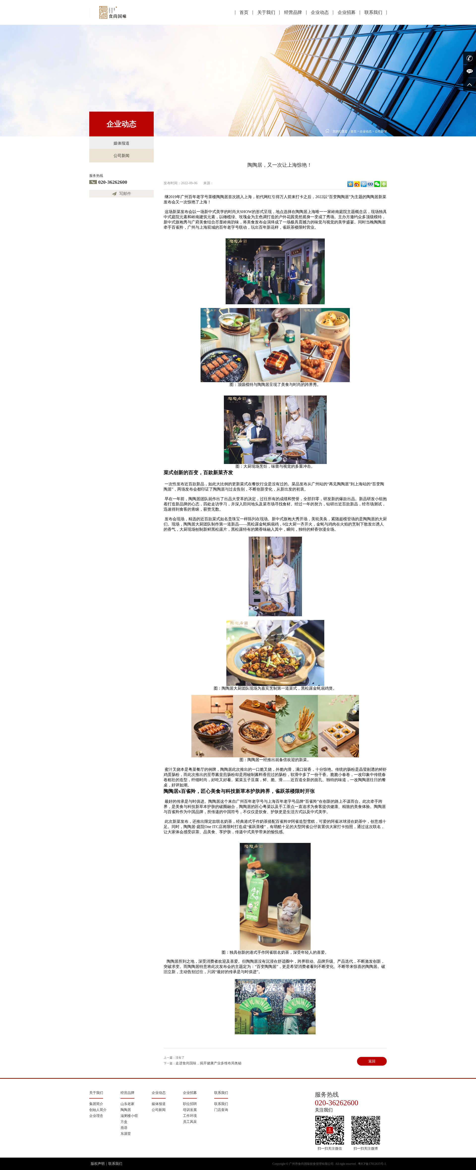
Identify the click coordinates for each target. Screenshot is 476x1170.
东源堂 (125, 1134)
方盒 (123, 1122)
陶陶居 (125, 1110)
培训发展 (190, 1110)
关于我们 (266, 12)
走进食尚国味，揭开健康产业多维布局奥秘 (208, 1063)
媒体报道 (121, 143)
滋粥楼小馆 (129, 1116)
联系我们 (373, 12)
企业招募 (347, 12)
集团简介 (96, 1104)
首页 (243, 12)
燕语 (123, 1128)
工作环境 (190, 1116)
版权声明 (98, 1164)
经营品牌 (293, 12)
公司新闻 (121, 156)
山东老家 (127, 1104)
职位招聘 (190, 1104)
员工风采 (190, 1122)
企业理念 (96, 1116)
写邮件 (125, 193)
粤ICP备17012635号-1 (372, 1164)
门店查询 (221, 1110)
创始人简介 (98, 1110)
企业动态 (320, 12)
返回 (371, 1061)
